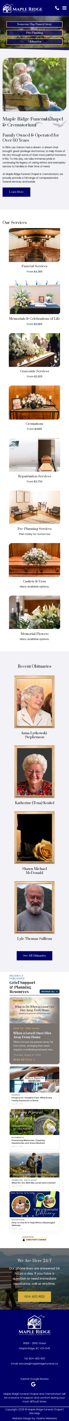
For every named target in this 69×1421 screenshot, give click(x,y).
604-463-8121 (34, 1297)
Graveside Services (34, 371)
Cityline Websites (46, 1418)
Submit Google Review (35, 1379)
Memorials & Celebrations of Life (34, 319)
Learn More (16, 192)
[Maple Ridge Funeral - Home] (22, 8)
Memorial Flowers (35, 634)
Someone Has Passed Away (34, 24)
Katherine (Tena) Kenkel (34, 803)
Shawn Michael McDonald (34, 871)
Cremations (34, 424)
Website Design (21, 1418)
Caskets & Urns (34, 581)
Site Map (34, 1413)
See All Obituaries (34, 956)
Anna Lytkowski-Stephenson (34, 735)
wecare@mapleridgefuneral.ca (38, 1363)
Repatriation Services (34, 476)
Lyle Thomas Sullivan (34, 939)
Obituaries (34, 41)
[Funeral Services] (34, 261)
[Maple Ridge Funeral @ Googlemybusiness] (34, 1385)
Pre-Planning (34, 33)
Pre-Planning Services (34, 529)
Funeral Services (34, 266)
